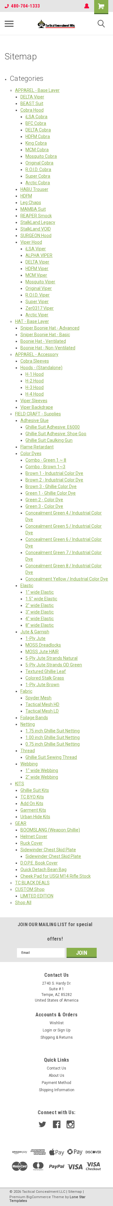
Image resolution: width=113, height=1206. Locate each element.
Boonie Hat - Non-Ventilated (47, 347)
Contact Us (56, 1068)
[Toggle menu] (9, 23)
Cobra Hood (32, 110)
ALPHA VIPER (38, 255)
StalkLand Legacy (37, 222)
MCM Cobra (37, 149)
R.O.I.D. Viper (37, 294)
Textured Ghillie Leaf (45, 671)
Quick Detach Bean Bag (43, 869)
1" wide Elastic (39, 592)
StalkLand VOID (35, 228)
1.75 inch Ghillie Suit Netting (52, 730)
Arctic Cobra (37, 182)
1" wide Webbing (41, 770)
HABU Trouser (34, 189)
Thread (27, 750)
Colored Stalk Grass (44, 678)
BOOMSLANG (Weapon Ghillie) (50, 829)
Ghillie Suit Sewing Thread (51, 757)
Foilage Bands (34, 717)
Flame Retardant (37, 446)
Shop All (23, 902)
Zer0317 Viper (39, 308)
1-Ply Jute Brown (42, 684)
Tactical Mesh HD (42, 704)
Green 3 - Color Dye (44, 506)
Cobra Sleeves (34, 361)
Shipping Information (56, 1090)
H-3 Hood (34, 387)
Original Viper (38, 288)
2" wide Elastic (39, 605)
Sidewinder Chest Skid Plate (48, 849)
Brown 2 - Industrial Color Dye (54, 479)
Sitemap (75, 1192)
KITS (19, 783)
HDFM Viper (36, 268)
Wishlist (57, 1023)
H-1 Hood (34, 374)
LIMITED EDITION (36, 895)
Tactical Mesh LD (42, 711)
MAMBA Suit (33, 209)
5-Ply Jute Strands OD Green (53, 664)
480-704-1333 (25, 6)
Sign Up (63, 1030)
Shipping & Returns (56, 1037)
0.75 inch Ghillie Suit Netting (52, 744)
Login (47, 1030)
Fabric (26, 691)
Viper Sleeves (33, 400)
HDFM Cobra (37, 136)
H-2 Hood (34, 380)
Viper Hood (31, 242)
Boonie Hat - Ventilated (43, 341)
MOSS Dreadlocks (43, 644)
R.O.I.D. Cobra (38, 169)
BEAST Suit (31, 103)
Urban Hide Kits (35, 816)
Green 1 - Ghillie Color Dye (50, 493)
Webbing (29, 763)
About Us (56, 1075)
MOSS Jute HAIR (42, 651)
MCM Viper (36, 275)
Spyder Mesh (38, 697)
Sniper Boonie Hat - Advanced (49, 328)
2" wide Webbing (41, 777)
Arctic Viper (36, 314)
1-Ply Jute (35, 638)
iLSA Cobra (36, 116)
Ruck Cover (31, 843)
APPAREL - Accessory (36, 354)
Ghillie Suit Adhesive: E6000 (52, 427)
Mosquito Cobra (41, 156)
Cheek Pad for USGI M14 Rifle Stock (55, 876)
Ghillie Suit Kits (34, 790)
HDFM (26, 195)
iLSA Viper (35, 248)
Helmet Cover (33, 836)
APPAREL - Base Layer (37, 90)
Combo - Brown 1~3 (45, 466)
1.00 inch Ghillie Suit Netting (52, 737)
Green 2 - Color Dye (44, 499)
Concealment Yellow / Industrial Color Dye (66, 578)
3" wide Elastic (39, 611)
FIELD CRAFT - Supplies (38, 413)
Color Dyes (30, 453)
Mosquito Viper (40, 281)
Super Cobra (37, 176)
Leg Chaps (30, 202)
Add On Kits (31, 803)
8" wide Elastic (39, 625)
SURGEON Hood (35, 235)
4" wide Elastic (39, 618)
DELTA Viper (32, 96)
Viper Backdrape (36, 407)
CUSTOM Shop (30, 889)
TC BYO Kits (32, 796)
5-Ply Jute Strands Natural (51, 658)
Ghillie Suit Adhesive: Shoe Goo (55, 433)
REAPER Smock (36, 215)
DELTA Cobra (38, 129)
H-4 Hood (34, 394)
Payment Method (56, 1083)
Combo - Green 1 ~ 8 (45, 460)
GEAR (20, 823)
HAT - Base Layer (32, 321)
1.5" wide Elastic (41, 598)
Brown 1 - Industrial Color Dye (54, 473)
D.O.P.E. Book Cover (39, 862)
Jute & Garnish (34, 631)
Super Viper (37, 301)
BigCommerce (38, 1197)
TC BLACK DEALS (32, 882)
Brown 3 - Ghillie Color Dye (51, 486)
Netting (27, 724)
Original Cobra (39, 162)
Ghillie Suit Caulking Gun (49, 440)
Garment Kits (33, 810)
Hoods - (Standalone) (41, 367)
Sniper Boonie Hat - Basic (45, 334)
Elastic (26, 585)
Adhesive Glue (34, 420)
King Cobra (36, 143)
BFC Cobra (35, 123)
